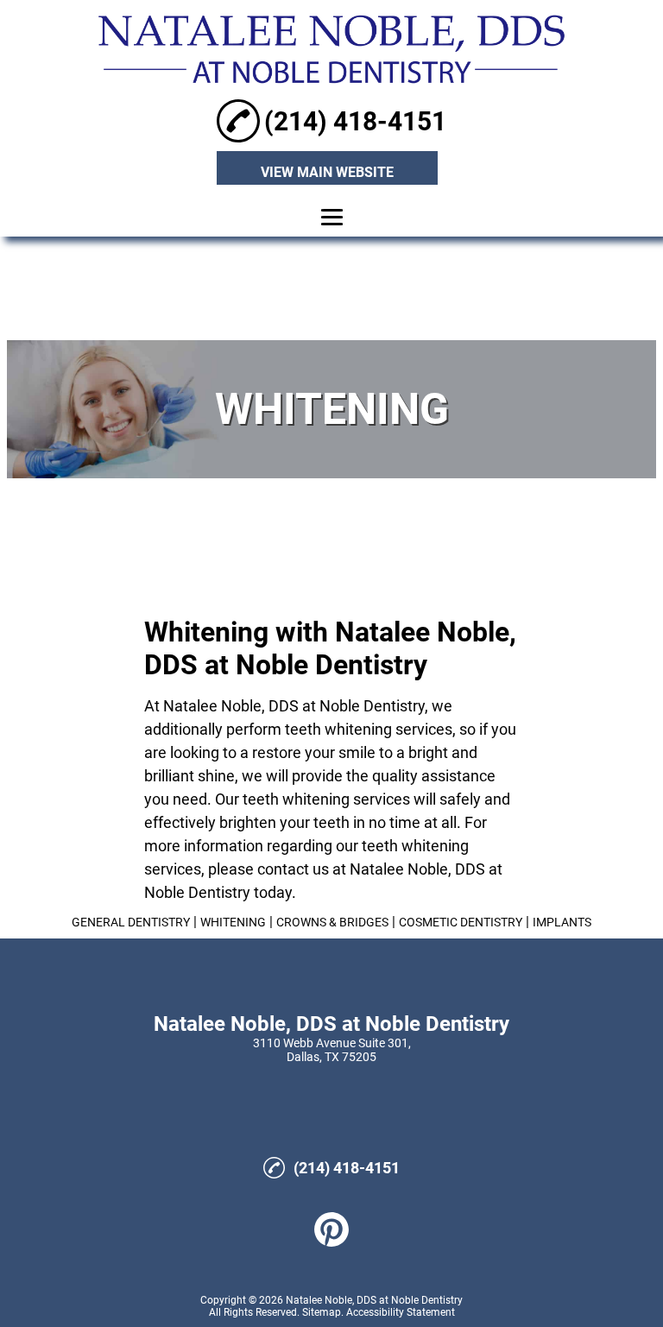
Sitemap (321, 1312)
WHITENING (233, 922)
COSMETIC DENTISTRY (460, 922)
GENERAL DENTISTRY (131, 922)
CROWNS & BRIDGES (332, 922)
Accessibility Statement (400, 1312)
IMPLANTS (562, 922)
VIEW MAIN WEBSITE (327, 172)
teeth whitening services (368, 729)
